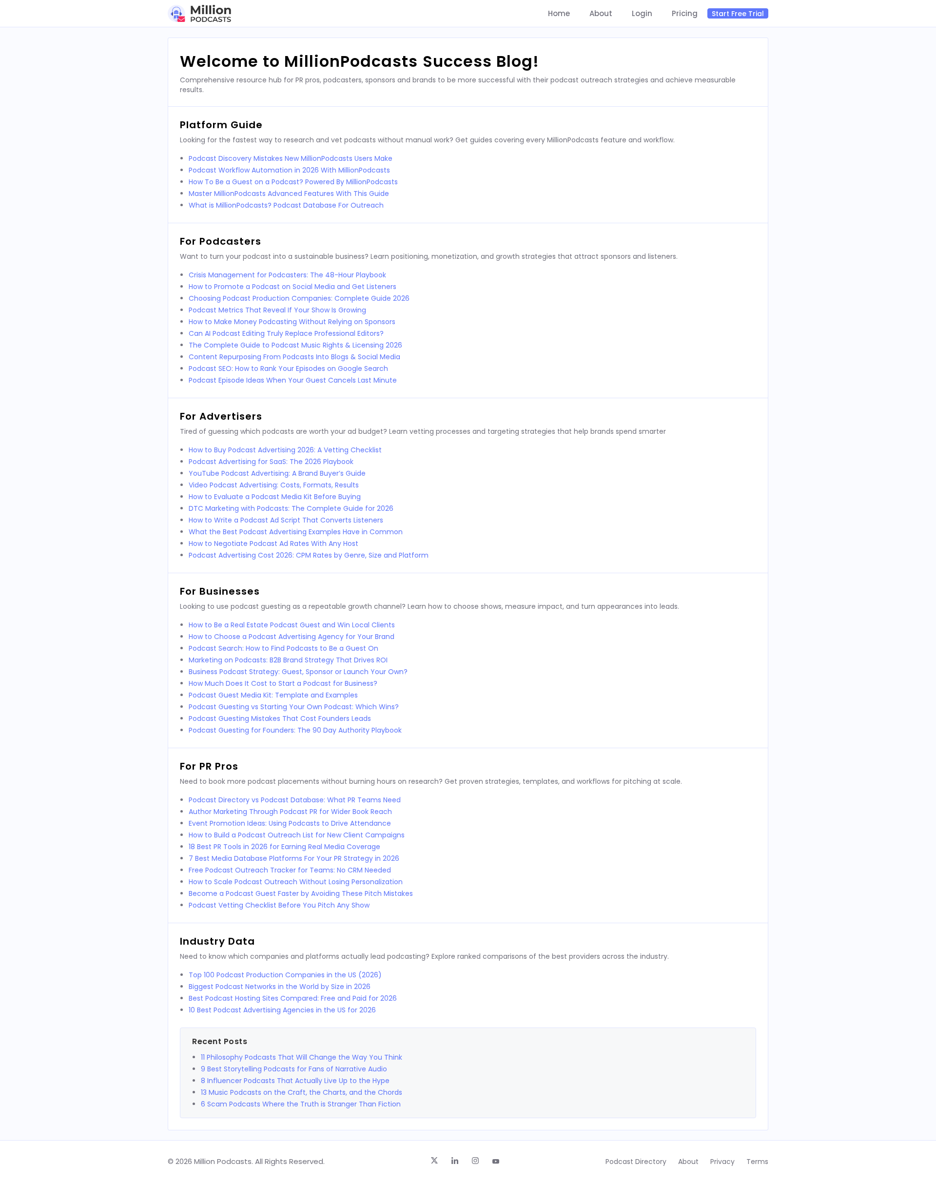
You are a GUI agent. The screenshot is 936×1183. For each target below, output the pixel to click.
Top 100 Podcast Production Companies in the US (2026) (285, 975)
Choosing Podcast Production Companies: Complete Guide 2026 (299, 298)
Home (559, 13)
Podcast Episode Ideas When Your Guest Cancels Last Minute (293, 380)
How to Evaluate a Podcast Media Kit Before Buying (275, 497)
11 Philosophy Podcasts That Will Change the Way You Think (301, 1057)
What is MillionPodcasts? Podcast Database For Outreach (286, 205)
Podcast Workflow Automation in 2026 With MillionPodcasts (289, 170)
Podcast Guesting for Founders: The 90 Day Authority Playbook (295, 730)
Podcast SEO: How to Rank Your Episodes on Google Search (288, 368)
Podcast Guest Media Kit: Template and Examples (273, 695)
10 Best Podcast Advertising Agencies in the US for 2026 (282, 1010)
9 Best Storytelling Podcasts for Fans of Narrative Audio (294, 1069)
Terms (757, 1161)
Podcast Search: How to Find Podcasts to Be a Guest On (283, 648)
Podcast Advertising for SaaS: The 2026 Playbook (271, 461)
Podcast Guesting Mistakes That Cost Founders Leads (280, 718)
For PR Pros (209, 766)
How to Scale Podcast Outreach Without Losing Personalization (296, 882)
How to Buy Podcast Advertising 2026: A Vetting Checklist (285, 450)
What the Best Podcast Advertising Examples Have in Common (296, 532)
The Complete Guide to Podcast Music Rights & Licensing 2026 (295, 345)
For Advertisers (221, 416)
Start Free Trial (738, 14)
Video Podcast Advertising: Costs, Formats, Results (274, 485)
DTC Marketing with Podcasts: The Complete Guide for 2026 (291, 508)
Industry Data (217, 941)
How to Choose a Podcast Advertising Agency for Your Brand (291, 636)
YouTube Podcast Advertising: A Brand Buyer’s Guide (277, 473)
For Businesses (220, 591)
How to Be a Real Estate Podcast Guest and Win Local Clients (292, 625)
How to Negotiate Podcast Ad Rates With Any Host (273, 543)
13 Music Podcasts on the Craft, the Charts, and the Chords (301, 1092)
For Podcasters (220, 241)
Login (642, 13)
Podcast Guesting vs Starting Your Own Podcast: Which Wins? (294, 707)
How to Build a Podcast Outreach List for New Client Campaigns (297, 835)
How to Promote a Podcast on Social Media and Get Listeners (292, 286)
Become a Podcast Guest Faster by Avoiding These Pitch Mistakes (301, 893)
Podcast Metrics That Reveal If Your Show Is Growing (277, 310)
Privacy (722, 1161)
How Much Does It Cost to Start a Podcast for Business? (283, 683)
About (600, 13)
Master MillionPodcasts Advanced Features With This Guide (289, 193)
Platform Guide (221, 125)
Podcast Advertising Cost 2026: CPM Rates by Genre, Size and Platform (309, 555)
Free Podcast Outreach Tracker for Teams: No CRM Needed (290, 870)
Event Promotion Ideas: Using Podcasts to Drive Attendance (290, 823)
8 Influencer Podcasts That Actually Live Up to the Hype (295, 1081)
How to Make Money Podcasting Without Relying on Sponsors (292, 322)
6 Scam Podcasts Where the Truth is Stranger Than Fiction (301, 1104)
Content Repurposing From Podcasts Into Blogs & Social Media (294, 357)
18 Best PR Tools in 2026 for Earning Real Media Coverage (284, 847)
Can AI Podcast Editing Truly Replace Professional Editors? (286, 333)
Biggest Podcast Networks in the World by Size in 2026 (279, 986)
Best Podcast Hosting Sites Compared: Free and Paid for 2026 (293, 998)
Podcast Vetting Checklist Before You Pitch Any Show (279, 905)
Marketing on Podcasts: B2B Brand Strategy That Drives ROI (288, 660)
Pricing (685, 13)
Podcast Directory (635, 1161)
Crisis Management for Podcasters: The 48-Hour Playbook (287, 275)
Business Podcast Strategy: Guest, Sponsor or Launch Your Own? (298, 672)
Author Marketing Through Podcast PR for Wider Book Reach (290, 811)
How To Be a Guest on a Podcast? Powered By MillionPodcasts (293, 182)
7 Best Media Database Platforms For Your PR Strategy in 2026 (294, 858)
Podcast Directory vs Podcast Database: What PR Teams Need (295, 800)
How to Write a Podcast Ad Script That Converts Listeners (286, 520)
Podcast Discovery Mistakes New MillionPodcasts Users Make (290, 158)
